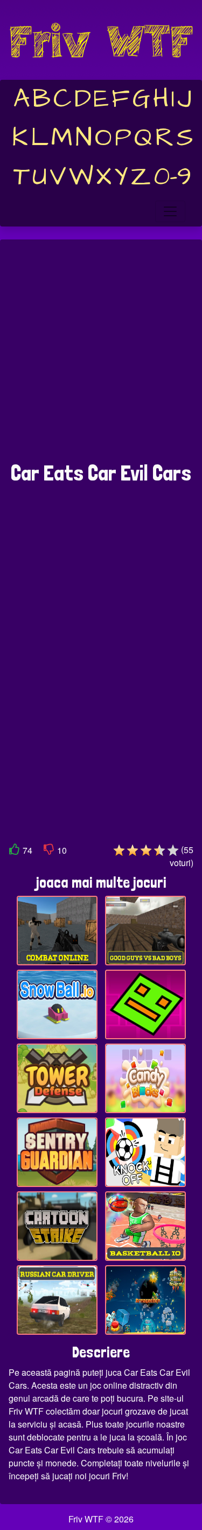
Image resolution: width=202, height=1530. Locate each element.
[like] (14, 851)
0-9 (173, 177)
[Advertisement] (101, 356)
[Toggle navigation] (170, 211)
